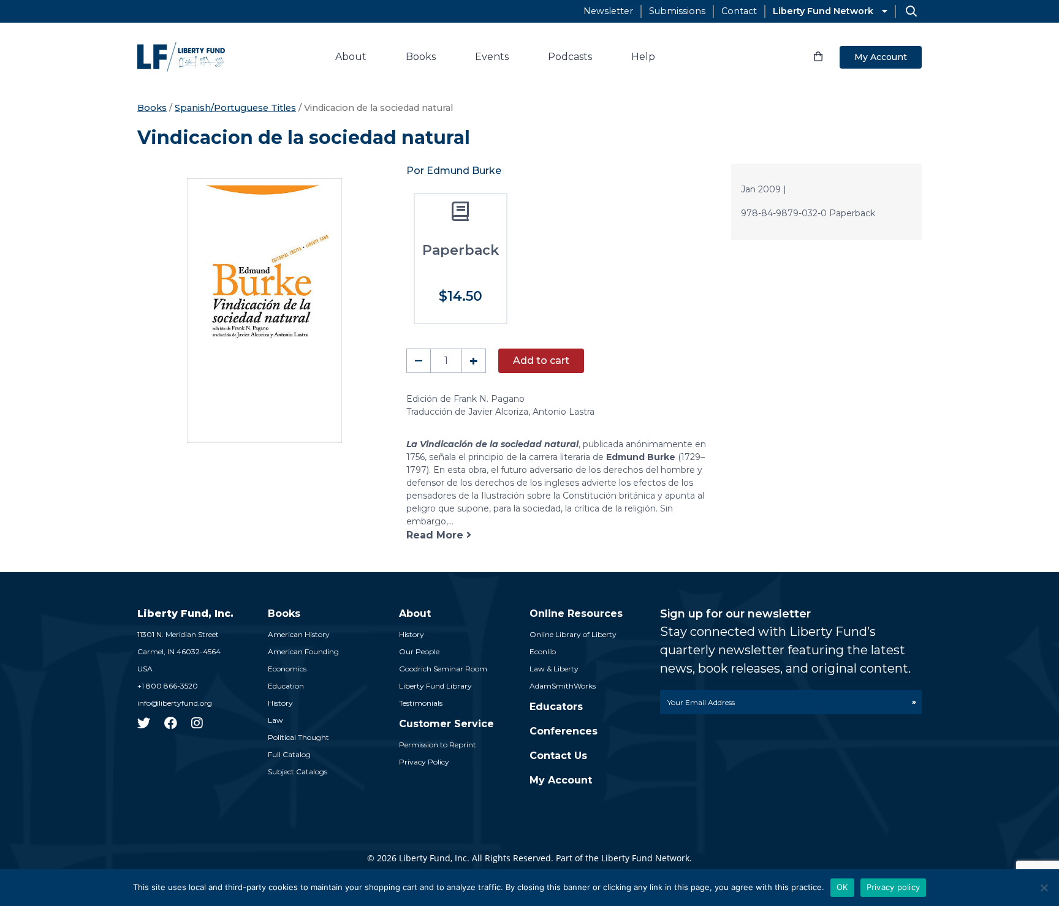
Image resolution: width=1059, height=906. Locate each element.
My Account (880, 56)
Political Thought (298, 737)
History (280, 703)
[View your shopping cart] (818, 57)
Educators (556, 706)
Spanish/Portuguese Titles (235, 107)
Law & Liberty (554, 668)
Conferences (564, 731)
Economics (287, 668)
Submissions (677, 11)
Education (286, 685)
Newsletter (608, 11)
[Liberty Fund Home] (181, 57)
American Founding (303, 651)
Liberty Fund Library (435, 685)
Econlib (543, 651)
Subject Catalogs (297, 771)
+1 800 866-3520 (167, 685)
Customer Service (446, 724)
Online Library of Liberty (573, 634)
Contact (739, 11)
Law (275, 720)
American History (299, 634)
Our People (419, 651)
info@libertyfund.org (174, 703)
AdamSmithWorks (563, 685)
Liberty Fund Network (823, 11)
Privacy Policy (424, 761)
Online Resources (576, 613)
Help (643, 56)
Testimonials (420, 703)
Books (421, 56)
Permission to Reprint (437, 744)
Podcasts (570, 56)
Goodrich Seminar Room (443, 668)
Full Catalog (289, 754)
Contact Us (558, 755)
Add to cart (541, 360)
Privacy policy (893, 887)
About (350, 56)
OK (842, 887)
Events (492, 56)
